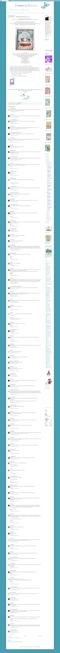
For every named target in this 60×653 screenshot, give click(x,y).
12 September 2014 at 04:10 (14, 446)
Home (8, 12)
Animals (47, 265)
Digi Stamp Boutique (17, 104)
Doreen (11, 355)
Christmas (12, 104)
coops (11, 544)
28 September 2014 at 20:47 (14, 632)
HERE (31, 69)
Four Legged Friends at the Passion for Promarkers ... (49, 200)
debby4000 (12, 449)
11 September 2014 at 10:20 (14, 168)
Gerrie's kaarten (12, 171)
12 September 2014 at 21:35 (14, 488)
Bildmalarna (47, 267)
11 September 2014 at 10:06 (14, 160)
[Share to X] (19, 102)
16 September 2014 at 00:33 (14, 589)
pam (10, 411)
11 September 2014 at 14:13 (14, 265)
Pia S (11, 278)
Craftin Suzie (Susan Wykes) (14, 132)
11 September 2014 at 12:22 (14, 231)
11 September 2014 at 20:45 (14, 381)
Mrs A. (11, 443)
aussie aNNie (12, 178)
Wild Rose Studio (48, 364)
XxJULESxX (12, 597)
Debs (11, 366)
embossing (47, 301)
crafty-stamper (12, 405)
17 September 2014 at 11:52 (14, 600)
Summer (47, 356)
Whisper (11, 199)
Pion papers (48, 335)
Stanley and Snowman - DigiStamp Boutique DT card (49, 171)
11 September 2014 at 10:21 (14, 175)
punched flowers (48, 336)
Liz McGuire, (12, 373)
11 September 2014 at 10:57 (14, 196)
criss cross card (48, 283)
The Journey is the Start (13, 182)
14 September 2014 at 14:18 (14, 554)
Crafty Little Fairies (49, 281)
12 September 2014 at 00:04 (14, 434)
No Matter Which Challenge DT (48, 326)
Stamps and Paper (13, 204)
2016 (47, 158)
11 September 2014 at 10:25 (14, 183)
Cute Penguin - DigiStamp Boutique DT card (49, 197)
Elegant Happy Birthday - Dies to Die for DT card (49, 189)
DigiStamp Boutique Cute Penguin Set (22, 53)
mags (11, 305)
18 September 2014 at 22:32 (14, 612)
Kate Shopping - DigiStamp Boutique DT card (49, 186)
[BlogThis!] (18, 102)
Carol (11, 145)
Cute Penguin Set (33, 22)
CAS (46, 274)
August (48, 210)
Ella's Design (12, 108)
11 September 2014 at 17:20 (14, 296)
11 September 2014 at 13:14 (14, 259)
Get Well (47, 305)
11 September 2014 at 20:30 (14, 376)
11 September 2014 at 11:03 (14, 201)
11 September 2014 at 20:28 (14, 370)
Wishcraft (11, 418)
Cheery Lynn (48, 277)
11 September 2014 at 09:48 (14, 147)
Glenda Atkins (12, 570)
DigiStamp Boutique (31, 21)
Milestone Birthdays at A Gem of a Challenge (49, 193)
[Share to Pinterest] (20, 102)
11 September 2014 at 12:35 (14, 236)
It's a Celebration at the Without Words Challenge (49, 207)
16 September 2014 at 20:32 (14, 594)
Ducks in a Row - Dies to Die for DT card (49, 183)
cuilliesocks (12, 384)
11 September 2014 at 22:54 (14, 415)
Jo (10, 262)
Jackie (11, 525)
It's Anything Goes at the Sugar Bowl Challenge (49, 175)
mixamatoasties (12, 476)
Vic (10, 538)
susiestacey (12, 456)
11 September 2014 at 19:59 (14, 347)
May (47, 214)
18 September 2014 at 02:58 (14, 606)
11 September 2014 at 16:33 (14, 283)
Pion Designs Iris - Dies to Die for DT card (49, 168)
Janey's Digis (48, 310)
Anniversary (48, 266)
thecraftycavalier (12, 609)
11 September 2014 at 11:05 (14, 208)
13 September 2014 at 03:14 (14, 501)
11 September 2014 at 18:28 (14, 309)
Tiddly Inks (47, 358)
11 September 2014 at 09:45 (14, 142)
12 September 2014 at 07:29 (14, 453)
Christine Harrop (12, 186)
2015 (47, 159)
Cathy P (11, 437)
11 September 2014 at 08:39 (14, 123)
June (47, 213)
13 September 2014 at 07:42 (14, 529)
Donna (11, 623)
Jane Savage (12, 150)
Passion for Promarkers (47, 331)
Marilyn (11, 615)
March (48, 217)
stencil (47, 354)
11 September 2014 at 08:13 (14, 111)
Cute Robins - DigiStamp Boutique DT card (49, 204)
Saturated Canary (48, 341)
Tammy (11, 491)
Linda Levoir (12, 592)
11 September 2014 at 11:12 (14, 217)
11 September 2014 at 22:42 (14, 408)
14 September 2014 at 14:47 (14, 560)
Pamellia (11, 431)
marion (11, 239)
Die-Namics (47, 289)
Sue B (11, 268)
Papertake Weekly (49, 329)
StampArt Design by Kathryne (14, 286)
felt (46, 302)
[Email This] (17, 102)
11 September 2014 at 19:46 (14, 341)
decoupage (47, 287)
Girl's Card (47, 306)
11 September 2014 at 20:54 (14, 394)
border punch (48, 271)
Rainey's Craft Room (13, 192)
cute (46, 286)
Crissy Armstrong (48, 284)
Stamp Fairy (48, 350)
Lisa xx (11, 234)
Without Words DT (49, 367)
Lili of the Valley (48, 316)
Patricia (11, 211)
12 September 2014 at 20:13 (14, 473)
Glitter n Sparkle (14, 74)
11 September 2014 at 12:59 (14, 250)
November (48, 163)
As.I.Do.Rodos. (12, 228)
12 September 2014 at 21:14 (14, 482)
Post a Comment (11, 634)
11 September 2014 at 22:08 (14, 402)
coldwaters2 (12, 220)
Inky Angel (11, 563)
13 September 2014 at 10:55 (14, 535)
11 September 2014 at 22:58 (14, 421)
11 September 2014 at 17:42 (14, 302)
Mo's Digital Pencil (49, 323)
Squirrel (29, 67)
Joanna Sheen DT (48, 311)
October (48, 164)
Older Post (40, 636)
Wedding (47, 359)
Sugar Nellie (48, 355)
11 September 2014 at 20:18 (14, 358)
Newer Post (10, 636)
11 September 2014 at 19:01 (14, 319)
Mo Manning (48, 322)
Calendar (49, 407)
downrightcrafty (12, 329)
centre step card (48, 275)
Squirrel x (11, 126)
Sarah (11, 114)
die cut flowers (48, 288)
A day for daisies (48, 261)
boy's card (47, 272)
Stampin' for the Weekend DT (48, 351)
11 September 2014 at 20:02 (14, 352)
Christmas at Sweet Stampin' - (17, 73)
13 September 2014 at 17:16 (14, 541)
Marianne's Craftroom (13, 361)
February (48, 218)
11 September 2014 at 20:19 (14, 363)
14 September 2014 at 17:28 (14, 567)
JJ (10, 312)
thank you (47, 357)
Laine (11, 163)
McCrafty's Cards (12, 485)
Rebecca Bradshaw (13, 557)
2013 (47, 221)
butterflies (47, 273)
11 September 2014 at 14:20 (14, 275)
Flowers (47, 303)
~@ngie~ (11, 461)
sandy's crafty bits (13, 156)
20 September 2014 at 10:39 (14, 627)
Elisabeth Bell (48, 300)
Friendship (47, 304)
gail (10, 350)
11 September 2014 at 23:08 (14, 428)
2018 (47, 155)
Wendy (11, 322)
